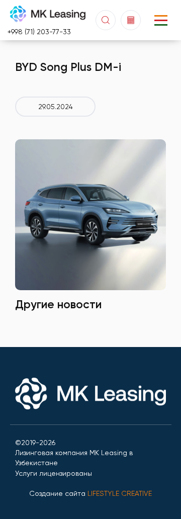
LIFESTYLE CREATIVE (119, 493)
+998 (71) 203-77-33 (39, 32)
